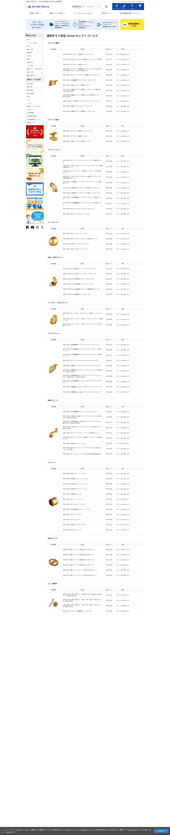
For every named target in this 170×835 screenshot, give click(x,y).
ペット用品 (30, 65)
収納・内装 (30, 49)
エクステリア (30, 109)
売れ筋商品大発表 (31, 116)
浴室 (28, 96)
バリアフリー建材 (31, 43)
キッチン (29, 103)
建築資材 (29, 52)
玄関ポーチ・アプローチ (33, 106)
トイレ (29, 100)
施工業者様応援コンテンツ (34, 119)
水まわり (29, 56)
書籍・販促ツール (31, 75)
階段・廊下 (30, 87)
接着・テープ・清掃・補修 (34, 69)
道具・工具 (30, 72)
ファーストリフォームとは (82, 13)
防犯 (28, 59)
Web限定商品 (30, 113)
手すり (29, 39)
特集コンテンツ (31, 122)
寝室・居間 (30, 90)
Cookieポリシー (11, 832)
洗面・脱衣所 (30, 93)
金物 (28, 46)
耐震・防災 (30, 62)
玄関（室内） (30, 83)
